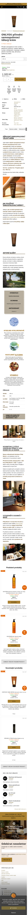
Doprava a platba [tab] (13, 129)
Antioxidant (20, 109)
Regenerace (16, 116)
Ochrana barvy (17, 112)
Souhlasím (14, 908)
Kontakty (3, 870)
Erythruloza (20, 117)
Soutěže (3, 877)
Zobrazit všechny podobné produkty (14, 661)
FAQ (2, 880)
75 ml (14, 713)
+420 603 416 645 (7, 892)
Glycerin (15, 118)
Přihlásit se (6, 859)
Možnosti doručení (6, 63)
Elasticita (16, 111)
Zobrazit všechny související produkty (14, 766)
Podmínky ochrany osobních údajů (8, 875)
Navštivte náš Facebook (9, 894)
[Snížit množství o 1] (5, 79)
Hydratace (20, 111)
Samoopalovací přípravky (17, 103)
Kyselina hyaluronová (18, 119)
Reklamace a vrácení (5, 878)
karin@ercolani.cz (7, 890)
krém (15, 124)
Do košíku (21, 79)
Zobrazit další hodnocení (20, 809)
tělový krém (19, 124)
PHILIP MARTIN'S (10, 70)
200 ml (15, 108)
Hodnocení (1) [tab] (22, 129)
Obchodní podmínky (5, 873)
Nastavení (13, 912)
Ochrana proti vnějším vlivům (17, 114)
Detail (14, 701)
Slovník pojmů (4, 882)
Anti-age (15, 109)
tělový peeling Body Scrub (13, 217)
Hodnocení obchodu (5, 883)
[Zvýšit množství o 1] (12, 79)
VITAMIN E (14, 375)
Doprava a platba (4, 872)
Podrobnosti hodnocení (19, 30)
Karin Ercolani (19, 523)
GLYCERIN (19, 355)
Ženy (15, 123)
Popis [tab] (6, 129)
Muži (18, 123)
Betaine (15, 117)
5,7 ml (13, 760)
